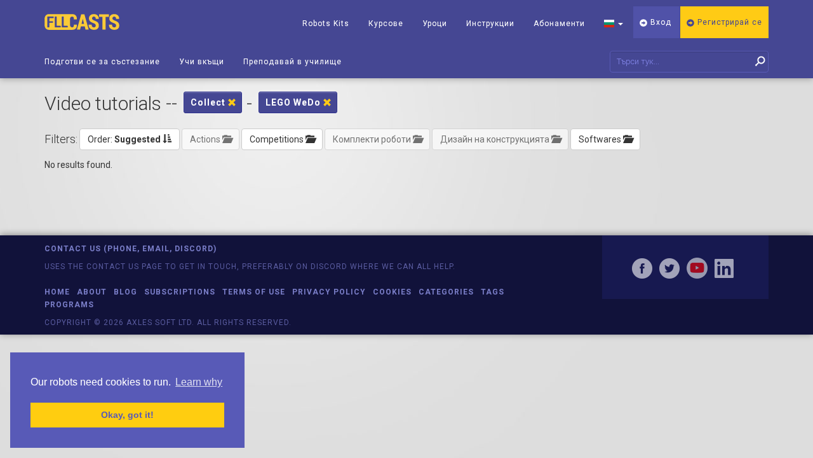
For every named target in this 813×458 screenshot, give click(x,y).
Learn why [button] (198, 382)
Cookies (392, 292)
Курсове (385, 23)
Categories (446, 292)
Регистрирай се (728, 22)
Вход (659, 22)
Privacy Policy (329, 292)
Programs (69, 304)
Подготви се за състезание (102, 61)
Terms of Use (253, 292)
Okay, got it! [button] (127, 415)
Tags (492, 292)
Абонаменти (559, 23)
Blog (125, 292)
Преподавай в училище (292, 61)
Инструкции (490, 23)
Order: (124, 139)
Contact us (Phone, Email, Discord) (130, 248)
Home (57, 292)
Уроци (434, 23)
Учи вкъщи (201, 61)
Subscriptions (179, 292)
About (92, 292)
